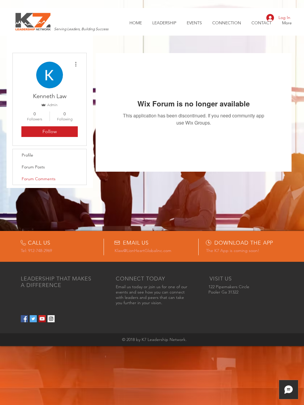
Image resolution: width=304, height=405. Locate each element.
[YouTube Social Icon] (42, 318)
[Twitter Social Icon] (33, 318)
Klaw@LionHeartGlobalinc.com (143, 250)
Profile (27, 155)
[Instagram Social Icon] (51, 318)
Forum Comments (39, 178)
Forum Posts (33, 167)
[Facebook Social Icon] (24, 318)
